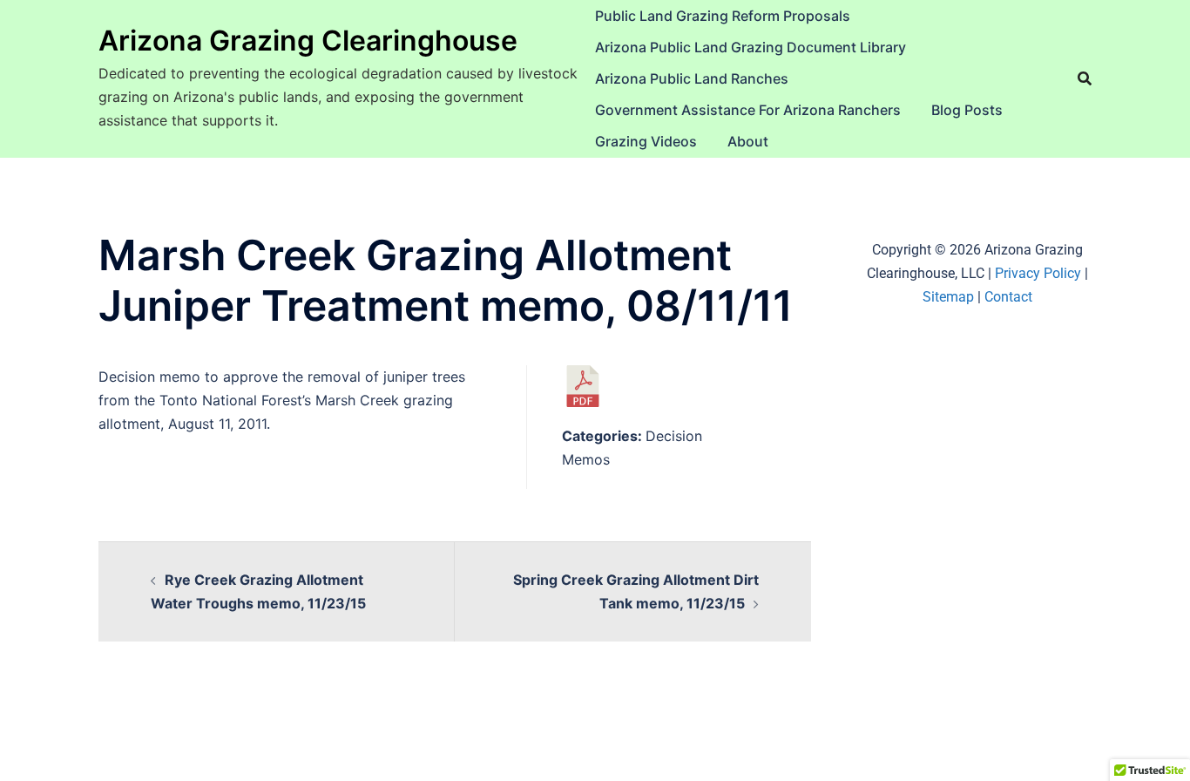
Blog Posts (967, 110)
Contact (1008, 297)
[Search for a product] (1085, 78)
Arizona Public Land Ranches (691, 78)
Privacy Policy (1038, 273)
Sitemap (948, 297)
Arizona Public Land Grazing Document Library (750, 47)
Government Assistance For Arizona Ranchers (748, 110)
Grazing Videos (646, 141)
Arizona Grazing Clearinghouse (307, 41)
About (747, 141)
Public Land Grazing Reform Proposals (722, 15)
